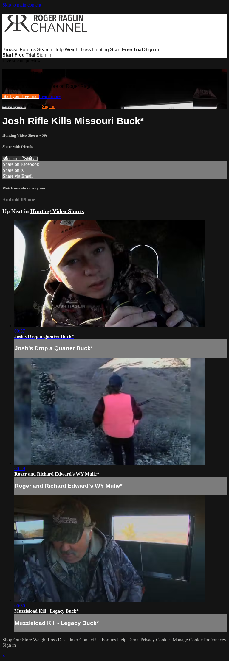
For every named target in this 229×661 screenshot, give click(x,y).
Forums (28, 49)
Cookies (164, 639)
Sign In (43, 54)
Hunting (100, 49)
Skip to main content (21, 4)
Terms (134, 639)
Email (32, 158)
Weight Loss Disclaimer (55, 639)
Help (58, 49)
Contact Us (89, 639)
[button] (5, 44)
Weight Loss (78, 49)
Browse (11, 49)
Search (45, 49)
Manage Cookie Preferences (199, 639)
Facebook (12, 158)
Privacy (148, 639)
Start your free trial (20, 96)
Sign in (151, 49)
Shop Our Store (17, 639)
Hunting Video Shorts (20, 135)
